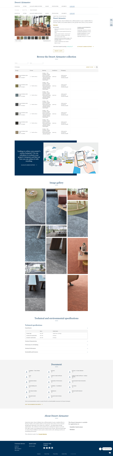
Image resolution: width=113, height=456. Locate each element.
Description (17, 6)
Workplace (72, 429)
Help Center (17, 450)
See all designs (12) (47, 40)
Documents (64, 6)
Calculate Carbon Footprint (36, 6)
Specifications (55, 6)
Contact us (17, 446)
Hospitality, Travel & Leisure (76, 427)
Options (24, 6)
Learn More (72, 6)
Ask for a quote (32, 446)
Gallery (47, 6)
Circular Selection (43, 434)
